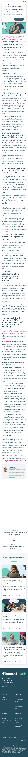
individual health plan (9, 103)
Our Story (4, 718)
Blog (16, 697)
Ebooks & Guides (19, 702)
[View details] (3, 686)
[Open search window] (23, 1)
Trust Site (17, 722)
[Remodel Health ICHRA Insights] (14, 540)
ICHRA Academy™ (19, 699)
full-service (4, 333)
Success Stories (18, 704)
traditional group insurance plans (11, 39)
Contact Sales (18, 720)
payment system (8, 341)
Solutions (4, 694)
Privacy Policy (16, 15)
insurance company (20, 105)
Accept (19, 19)
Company (4, 713)
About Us (4, 716)
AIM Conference (19, 706)
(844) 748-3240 (18, 716)
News (16, 708)
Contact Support (19, 718)
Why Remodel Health (7, 720)
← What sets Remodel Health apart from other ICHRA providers (14, 533)
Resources (18, 694)
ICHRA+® (4, 697)
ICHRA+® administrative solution (15, 333)
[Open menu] (25, 1)
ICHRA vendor (16, 140)
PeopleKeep (4, 699)
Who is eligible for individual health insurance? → (13, 547)
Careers (3, 722)
